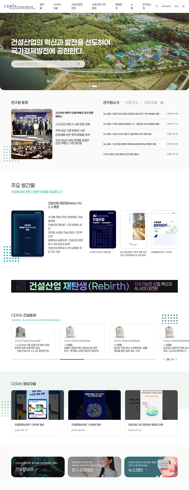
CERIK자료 (57, 6)
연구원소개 (146, 6)
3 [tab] (99, 86)
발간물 (42, 6)
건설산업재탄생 (76, 6)
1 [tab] (89, 86)
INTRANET (166, 6)
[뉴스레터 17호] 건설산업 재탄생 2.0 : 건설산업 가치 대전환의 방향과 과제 (134, 124)
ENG (176, 6)
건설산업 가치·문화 (99, 6)
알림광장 (118, 6)
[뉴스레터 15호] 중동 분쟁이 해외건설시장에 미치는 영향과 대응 (129, 144)
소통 (132, 6)
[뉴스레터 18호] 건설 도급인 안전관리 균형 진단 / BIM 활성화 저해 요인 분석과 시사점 (139, 114)
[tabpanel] (94, 45)
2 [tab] (94, 86)
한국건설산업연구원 (20, 6)
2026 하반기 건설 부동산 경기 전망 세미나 (121, 154)
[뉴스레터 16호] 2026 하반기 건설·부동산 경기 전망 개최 (127, 134)
